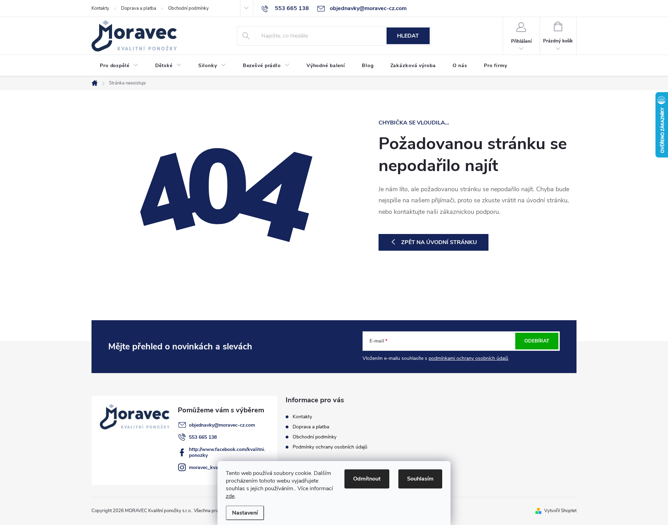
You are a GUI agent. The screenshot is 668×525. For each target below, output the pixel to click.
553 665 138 (203, 437)
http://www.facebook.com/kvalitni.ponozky (227, 452)
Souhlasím (420, 479)
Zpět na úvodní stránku (439, 242)
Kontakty (100, 8)
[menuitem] (119, 65)
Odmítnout (367, 479)
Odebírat (536, 341)
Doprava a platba (138, 8)
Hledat (408, 36)
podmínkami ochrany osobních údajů (468, 358)
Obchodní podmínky (188, 8)
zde (230, 496)
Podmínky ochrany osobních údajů (330, 447)
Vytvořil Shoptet (560, 511)
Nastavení (245, 513)
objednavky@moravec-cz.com (222, 425)
